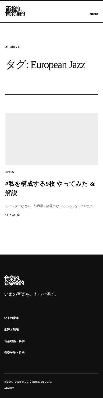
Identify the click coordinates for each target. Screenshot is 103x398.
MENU (94, 14)
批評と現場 (11, 329)
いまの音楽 (11, 318)
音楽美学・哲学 (14, 352)
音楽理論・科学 (14, 341)
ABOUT (9, 388)
